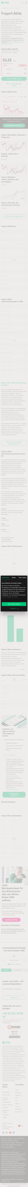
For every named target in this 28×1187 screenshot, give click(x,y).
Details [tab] (14, 577)
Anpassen (13, 608)
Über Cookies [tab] (22, 577)
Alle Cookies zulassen (14, 604)
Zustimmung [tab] (5, 577)
